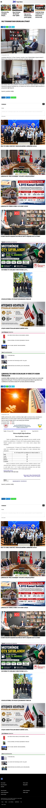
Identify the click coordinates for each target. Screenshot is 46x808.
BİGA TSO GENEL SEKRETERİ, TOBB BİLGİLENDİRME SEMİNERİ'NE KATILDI (19, 146)
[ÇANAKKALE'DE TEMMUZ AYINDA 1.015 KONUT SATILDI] (23, 192)
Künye (2, 801)
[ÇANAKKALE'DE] (23, 162)
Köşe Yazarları (4, 784)
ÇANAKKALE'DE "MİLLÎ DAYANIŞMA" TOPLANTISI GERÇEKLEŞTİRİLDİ (17, 176)
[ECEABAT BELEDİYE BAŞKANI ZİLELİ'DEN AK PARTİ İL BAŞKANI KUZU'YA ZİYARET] (23, 222)
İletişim (6, 801)
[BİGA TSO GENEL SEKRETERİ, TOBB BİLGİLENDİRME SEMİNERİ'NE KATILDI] (23, 132)
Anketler (2, 786)
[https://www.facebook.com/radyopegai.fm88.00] (2, 779)
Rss (21, 801)
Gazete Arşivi (3, 794)
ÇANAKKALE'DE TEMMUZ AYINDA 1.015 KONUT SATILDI (14, 206)
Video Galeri (25, 783)
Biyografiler (25, 784)
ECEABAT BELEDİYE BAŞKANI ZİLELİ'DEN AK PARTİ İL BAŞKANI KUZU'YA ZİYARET (20, 236)
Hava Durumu (3, 790)
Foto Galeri (3, 783)
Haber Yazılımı (4, 804)
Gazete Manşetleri (4, 792)
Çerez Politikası (11, 801)
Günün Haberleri (26, 790)
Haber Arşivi (25, 792)
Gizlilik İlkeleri (17, 801)
